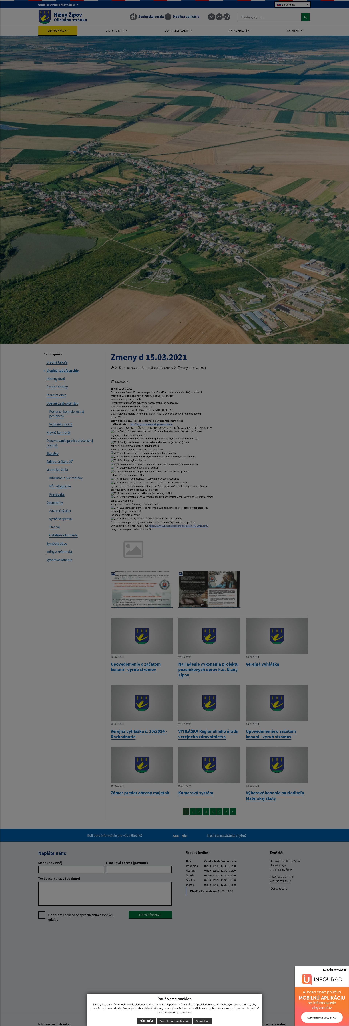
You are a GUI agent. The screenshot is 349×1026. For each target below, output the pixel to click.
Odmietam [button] (202, 1021)
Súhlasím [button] (146, 1021)
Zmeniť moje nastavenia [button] (174, 1021)
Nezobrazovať (333, 970)
